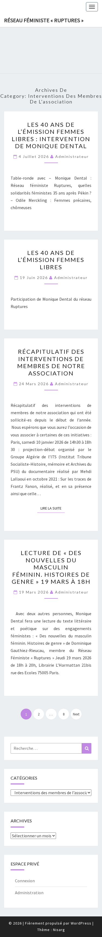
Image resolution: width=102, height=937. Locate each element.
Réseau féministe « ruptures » (44, 20)
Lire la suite (53, 508)
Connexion (25, 880)
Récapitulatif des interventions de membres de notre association (51, 362)
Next (76, 714)
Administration (29, 892)
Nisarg (59, 929)
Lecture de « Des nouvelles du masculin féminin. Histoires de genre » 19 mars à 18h (51, 567)
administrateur (72, 156)
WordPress (81, 923)
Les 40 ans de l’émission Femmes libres (51, 260)
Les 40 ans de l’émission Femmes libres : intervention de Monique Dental (51, 135)
